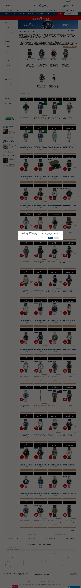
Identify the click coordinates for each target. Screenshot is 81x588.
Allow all (50, 237)
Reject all (56, 237)
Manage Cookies (43, 237)
